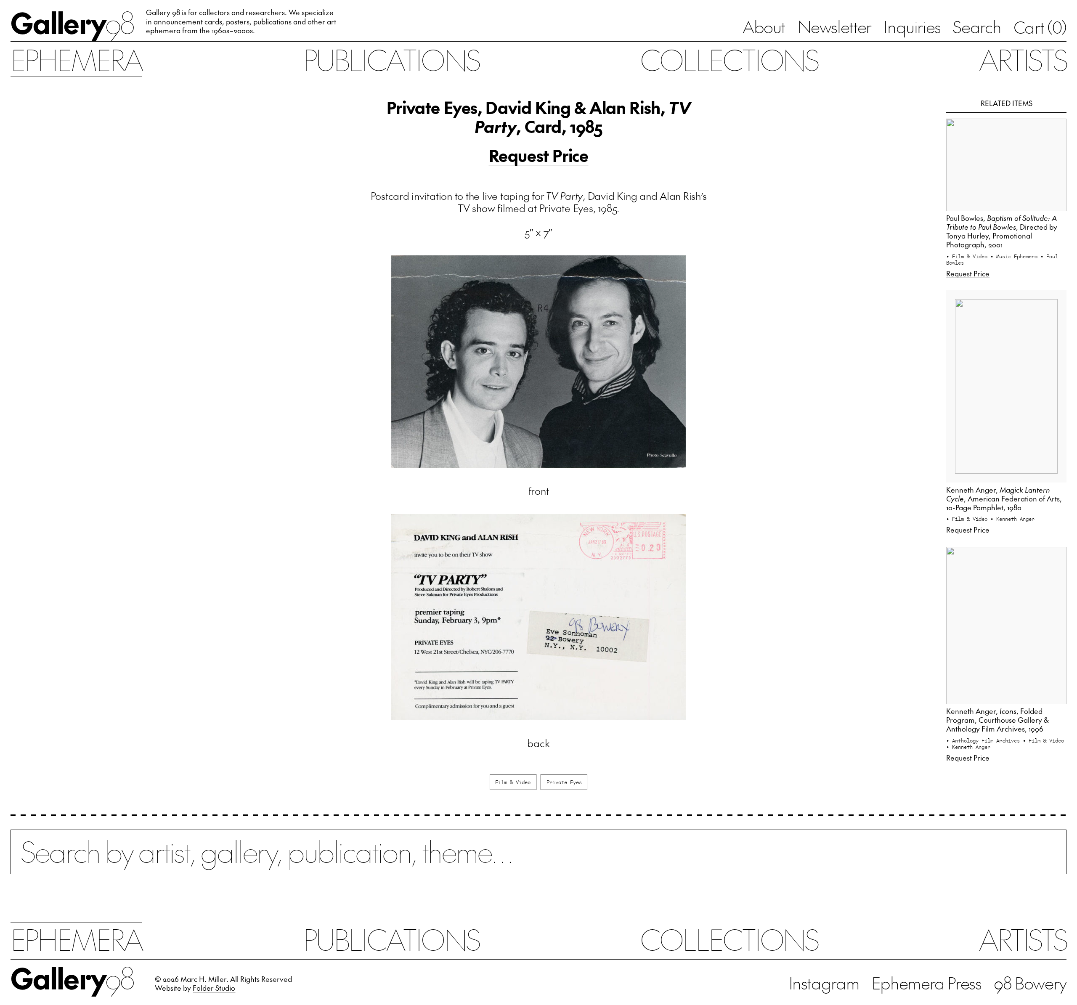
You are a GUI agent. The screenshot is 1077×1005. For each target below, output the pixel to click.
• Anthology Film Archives (984, 740)
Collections (729, 59)
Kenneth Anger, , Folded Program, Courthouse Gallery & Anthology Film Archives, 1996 (997, 720)
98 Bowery (1030, 982)
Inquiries (912, 26)
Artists (1022, 59)
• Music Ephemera (1015, 256)
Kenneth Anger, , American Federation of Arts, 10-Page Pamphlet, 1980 (1004, 498)
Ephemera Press (927, 982)
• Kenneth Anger (1012, 518)
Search (977, 26)
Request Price (539, 155)
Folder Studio (214, 988)
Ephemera (76, 59)
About (764, 26)
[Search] (538, 860)
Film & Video (513, 781)
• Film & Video (968, 256)
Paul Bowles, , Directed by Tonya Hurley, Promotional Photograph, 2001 (1001, 231)
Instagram (824, 982)
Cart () (1039, 27)
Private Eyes (564, 781)
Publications (391, 59)
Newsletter (834, 26)
